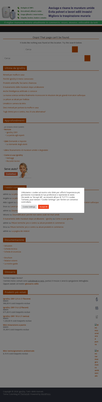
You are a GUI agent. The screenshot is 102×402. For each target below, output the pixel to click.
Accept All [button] (43, 207)
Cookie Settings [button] (29, 207)
